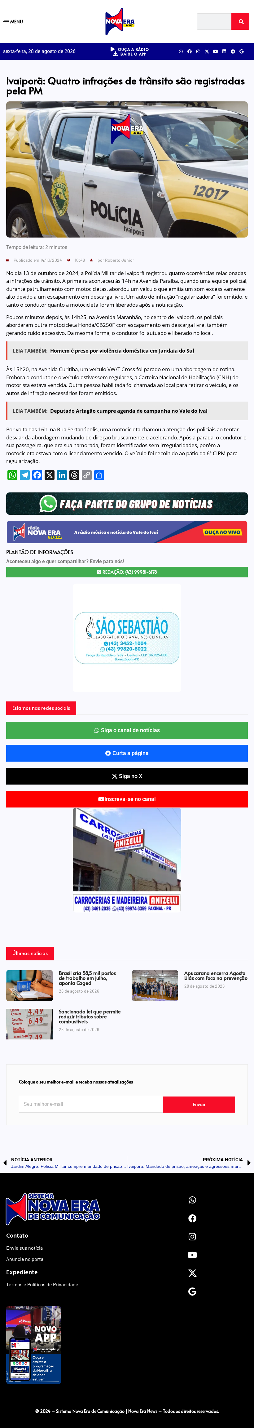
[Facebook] (189, 51)
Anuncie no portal (25, 1259)
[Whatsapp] (181, 51)
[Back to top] (127, 1398)
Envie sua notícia (24, 1248)
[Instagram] (198, 51)
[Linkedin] (224, 51)
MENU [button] (16, 21)
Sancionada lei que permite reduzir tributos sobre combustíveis (90, 1016)
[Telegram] (233, 51)
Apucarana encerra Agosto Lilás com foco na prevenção (215, 975)
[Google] (241, 51)
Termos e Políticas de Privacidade (42, 1284)
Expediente (22, 1271)
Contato (17, 1235)
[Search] (240, 21)
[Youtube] (215, 51)
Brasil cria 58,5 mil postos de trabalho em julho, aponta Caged (87, 977)
